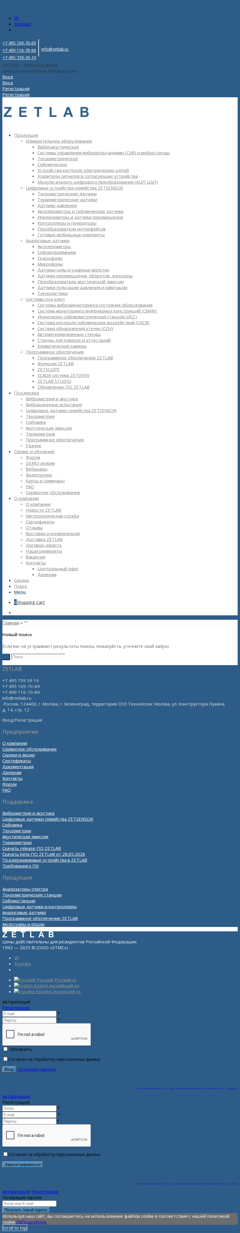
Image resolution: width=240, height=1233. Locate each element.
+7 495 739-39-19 (19, 57)
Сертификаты (16, 761)
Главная (10, 623)
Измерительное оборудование (59, 141)
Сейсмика (12, 825)
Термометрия (17, 842)
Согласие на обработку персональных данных (54, 1059)
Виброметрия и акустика (28, 813)
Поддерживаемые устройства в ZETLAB (44, 860)
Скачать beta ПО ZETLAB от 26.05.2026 (43, 854)
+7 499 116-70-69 (19, 50)
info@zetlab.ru (54, 49)
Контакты (12, 778)
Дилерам (11, 772)
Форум (9, 784)
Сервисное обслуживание (29, 749)
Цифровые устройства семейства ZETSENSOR (74, 188)
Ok (19, 1222)
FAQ (6, 790)
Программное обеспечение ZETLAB (40, 918)
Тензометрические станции (32, 895)
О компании (14, 743)
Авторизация (16, 1096)
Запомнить (20, 1049)
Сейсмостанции (18, 901)
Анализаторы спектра (25, 889)
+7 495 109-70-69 (19, 43)
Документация (18, 766)
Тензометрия (16, 831)
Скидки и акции (18, 755)
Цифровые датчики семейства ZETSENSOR (47, 819)
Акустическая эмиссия (25, 836)
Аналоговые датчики (47, 240)
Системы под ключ (45, 299)
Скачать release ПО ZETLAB (31, 848)
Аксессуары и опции (23, 924)
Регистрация (16, 1007)
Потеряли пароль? (36, 1069)
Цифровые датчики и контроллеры (39, 906)
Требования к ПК (20, 866)
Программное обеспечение (55, 352)
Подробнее (34, 1222)
